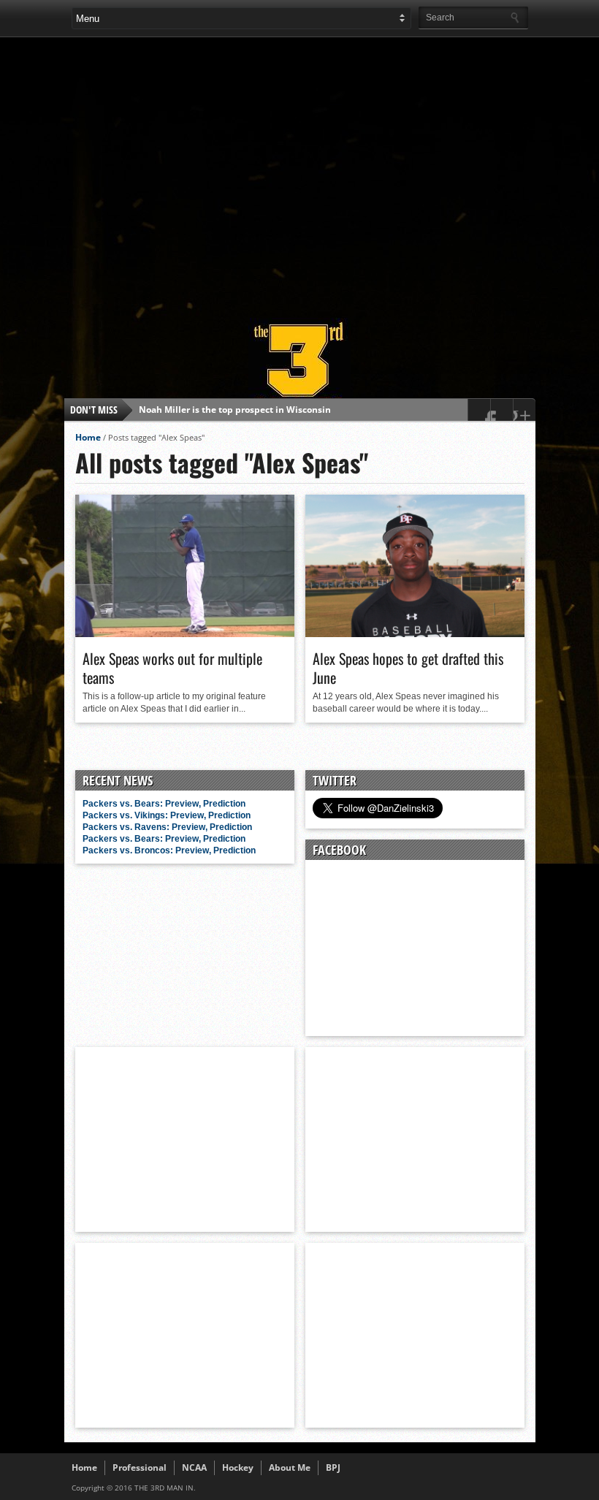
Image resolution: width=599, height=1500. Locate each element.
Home (88, 437)
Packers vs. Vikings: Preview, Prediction (167, 815)
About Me (289, 1467)
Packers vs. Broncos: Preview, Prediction (169, 850)
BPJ (333, 1467)
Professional (139, 1467)
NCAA (194, 1467)
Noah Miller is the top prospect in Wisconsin (235, 409)
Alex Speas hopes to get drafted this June (408, 667)
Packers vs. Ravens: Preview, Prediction (167, 827)
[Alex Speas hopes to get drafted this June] (414, 633)
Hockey (237, 1467)
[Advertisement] (335, 171)
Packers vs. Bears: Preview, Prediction (164, 804)
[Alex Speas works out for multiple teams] (184, 633)
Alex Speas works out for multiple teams (172, 667)
